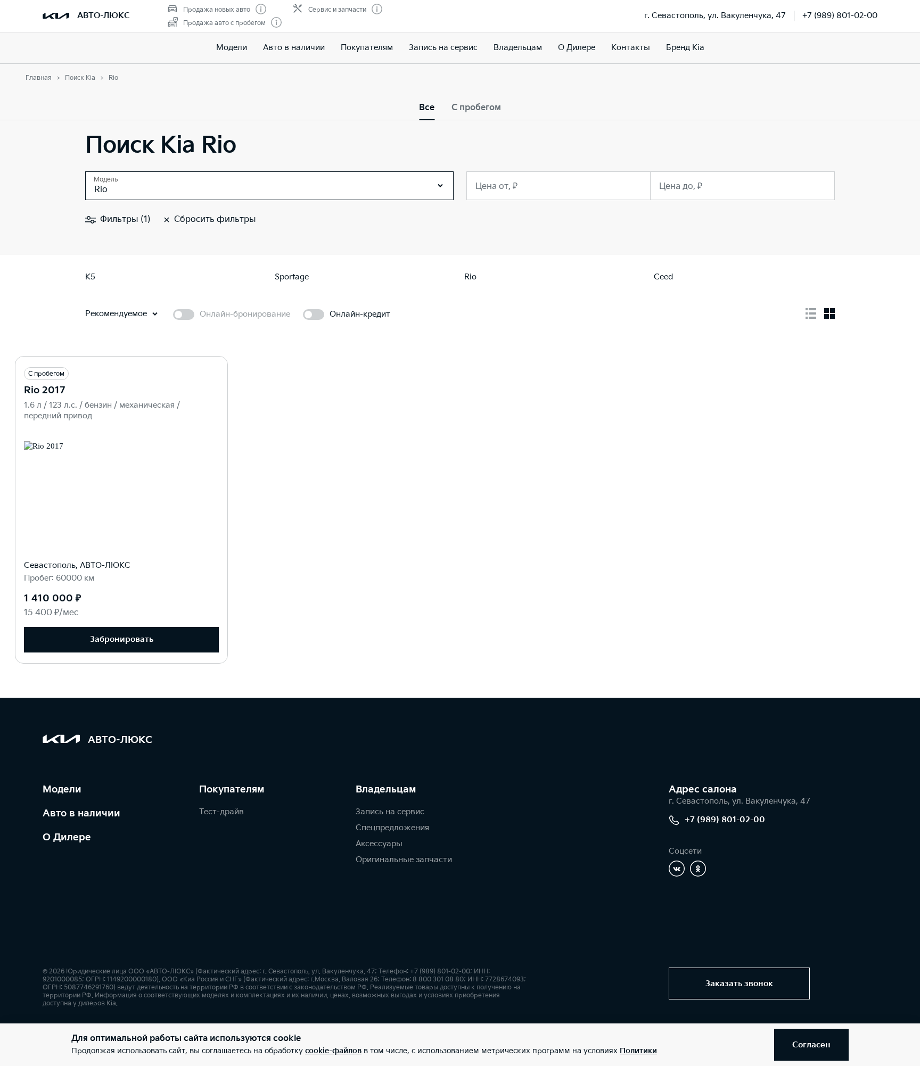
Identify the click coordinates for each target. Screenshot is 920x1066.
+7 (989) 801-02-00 (839, 16)
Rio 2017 (44, 390)
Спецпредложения (392, 828)
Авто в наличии (294, 48)
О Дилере (576, 48)
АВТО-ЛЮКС (103, 16)
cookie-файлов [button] (333, 1050)
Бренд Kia (685, 48)
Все (426, 108)
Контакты (630, 48)
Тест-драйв (221, 812)
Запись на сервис (443, 48)
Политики (638, 1050)
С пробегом (476, 108)
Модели (231, 48)
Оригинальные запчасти (404, 860)
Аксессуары (379, 844)
